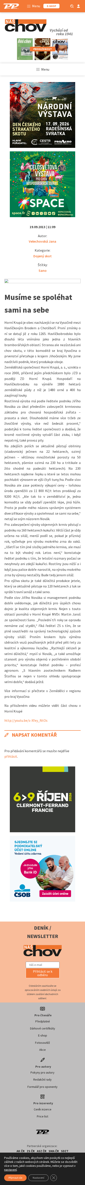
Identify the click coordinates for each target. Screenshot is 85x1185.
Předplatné (42, 1021)
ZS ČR (31, 1151)
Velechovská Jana (42, 241)
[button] (43, 973)
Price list (42, 1116)
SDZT (64, 1151)
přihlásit (10, 756)
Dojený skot (42, 256)
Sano (43, 270)
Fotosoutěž (42, 1043)
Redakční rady (42, 1079)
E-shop (42, 1035)
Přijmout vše (15, 1177)
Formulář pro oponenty (42, 1087)
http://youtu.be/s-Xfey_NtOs (26, 720)
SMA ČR (54, 1151)
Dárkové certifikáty (42, 1028)
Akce (42, 1050)
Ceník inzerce (42, 1109)
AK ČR (21, 1151)
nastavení (10, 1170)
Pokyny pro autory (42, 1072)
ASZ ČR (41, 1151)
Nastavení (38, 1177)
